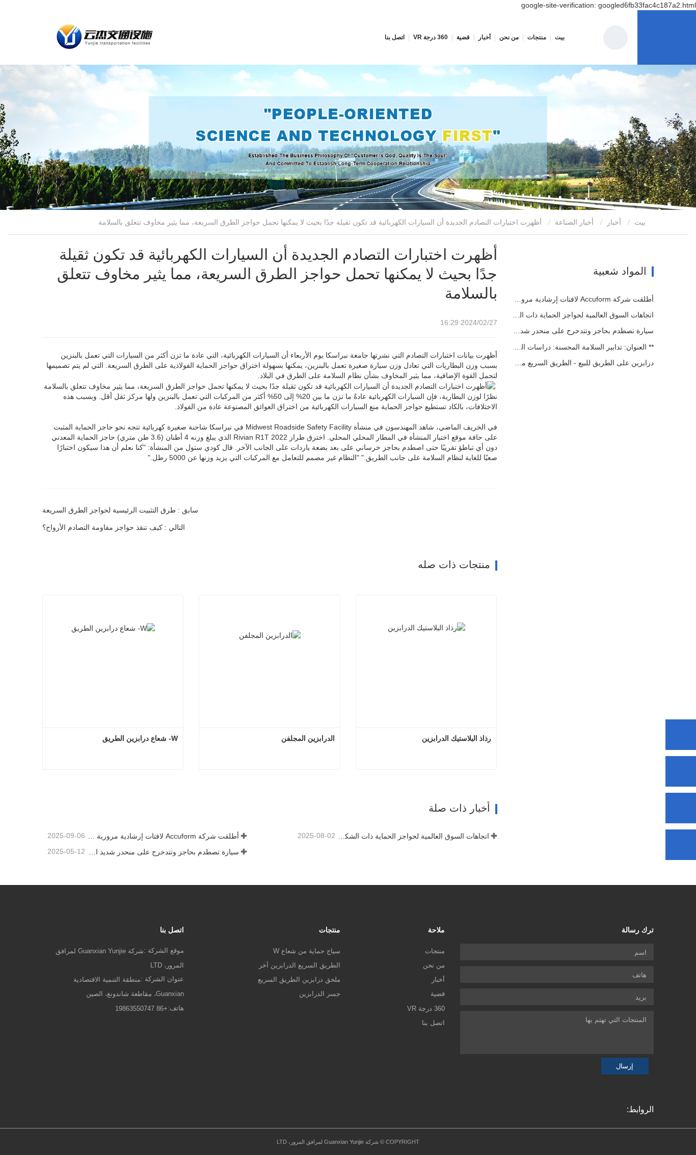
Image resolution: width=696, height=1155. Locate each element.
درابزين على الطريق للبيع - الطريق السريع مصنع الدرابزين (583, 363)
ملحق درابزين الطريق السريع (299, 979)
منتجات (435, 951)
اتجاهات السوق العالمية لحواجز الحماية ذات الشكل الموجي (413, 836)
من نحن (434, 965)
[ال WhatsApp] (680, 734)
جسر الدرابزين (319, 994)
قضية (463, 37)
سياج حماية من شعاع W (306, 951)
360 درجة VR (430, 37)
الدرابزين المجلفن (307, 738)
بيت (560, 37)
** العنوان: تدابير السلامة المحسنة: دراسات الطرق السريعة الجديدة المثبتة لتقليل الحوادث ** (583, 347)
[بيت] (105, 37)
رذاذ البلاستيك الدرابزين (456, 738)
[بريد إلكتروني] (680, 808)
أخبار (614, 222)
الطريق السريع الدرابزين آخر (299, 965)
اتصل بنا (395, 37)
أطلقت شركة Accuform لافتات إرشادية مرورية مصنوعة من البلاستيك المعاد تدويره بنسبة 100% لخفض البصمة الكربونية (162, 836)
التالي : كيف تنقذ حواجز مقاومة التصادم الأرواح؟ (113, 527)
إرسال (624, 1066)
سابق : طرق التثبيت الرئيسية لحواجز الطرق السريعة (120, 510)
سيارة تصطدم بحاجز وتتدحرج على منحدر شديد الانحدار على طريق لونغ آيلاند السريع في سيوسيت (162, 852)
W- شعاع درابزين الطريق (140, 738)
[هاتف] (680, 771)
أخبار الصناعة (574, 222)
